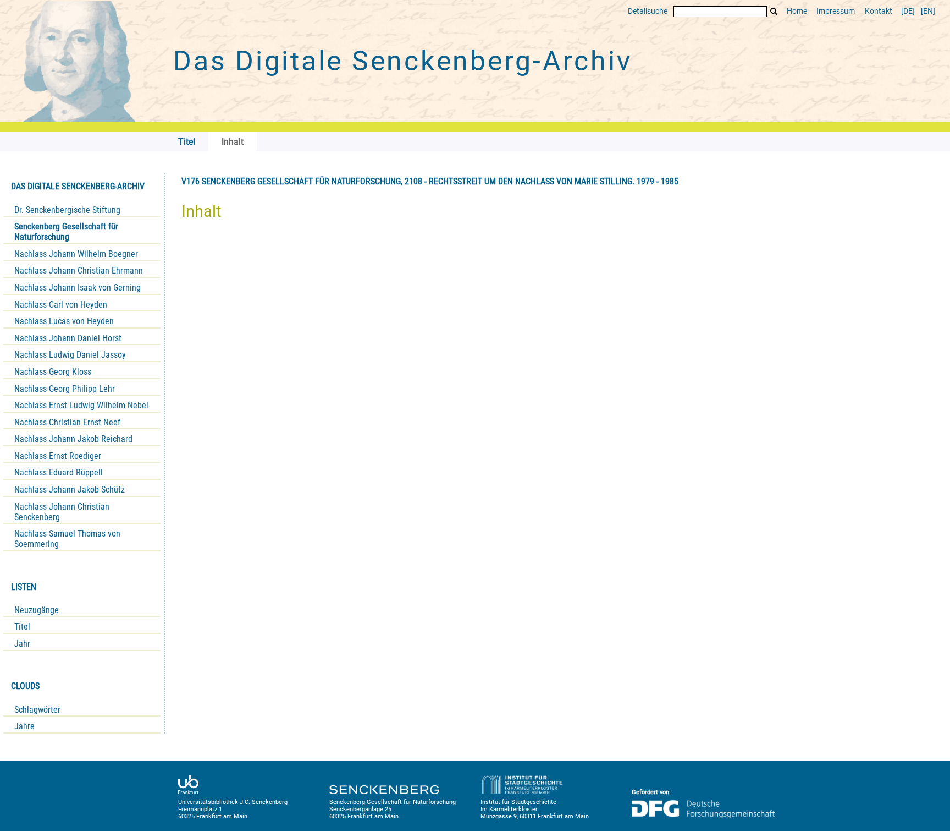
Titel (22, 626)
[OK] (774, 11)
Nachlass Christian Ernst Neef (67, 422)
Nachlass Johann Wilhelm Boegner (76, 254)
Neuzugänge (36, 610)
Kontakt (878, 11)
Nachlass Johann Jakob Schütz (69, 489)
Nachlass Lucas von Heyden (64, 321)
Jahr (22, 643)
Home (797, 11)
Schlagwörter (37, 709)
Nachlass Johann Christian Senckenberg (61, 511)
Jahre (24, 726)
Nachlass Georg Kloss (52, 372)
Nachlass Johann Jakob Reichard (73, 439)
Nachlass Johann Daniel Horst (67, 338)
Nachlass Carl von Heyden (60, 304)
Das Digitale (402, 61)
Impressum (835, 11)
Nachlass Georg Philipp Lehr (64, 389)
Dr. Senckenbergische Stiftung (67, 210)
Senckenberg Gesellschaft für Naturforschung (66, 231)
